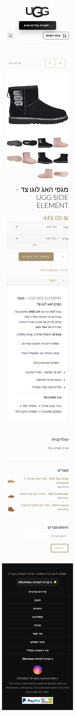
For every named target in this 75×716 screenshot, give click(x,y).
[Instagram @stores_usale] (10, 35)
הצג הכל (13, 63)
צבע (66, 227)
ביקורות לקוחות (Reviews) (35, 582)
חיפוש (59, 548)
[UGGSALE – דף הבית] (37, 11)
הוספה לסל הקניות (36, 256)
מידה (65, 238)
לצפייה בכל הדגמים (36, 25)
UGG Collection (49, 270)
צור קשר (37, 633)
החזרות (37, 608)
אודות (37, 625)
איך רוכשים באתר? (38, 650)
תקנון (37, 600)
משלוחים (37, 617)
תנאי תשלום (37, 642)
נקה (34, 245)
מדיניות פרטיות (37, 592)
